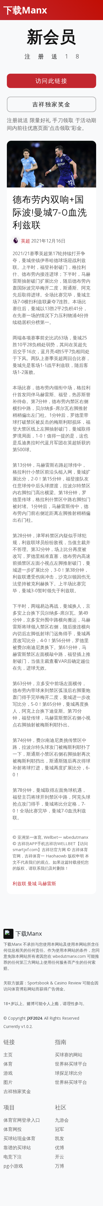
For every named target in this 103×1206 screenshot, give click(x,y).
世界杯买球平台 (71, 1064)
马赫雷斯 (47, 883)
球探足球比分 (68, 1073)
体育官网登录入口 (21, 1120)
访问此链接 (51, 81)
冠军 (59, 1129)
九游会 (62, 1120)
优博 (59, 1147)
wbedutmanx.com (69, 956)
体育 (8, 1064)
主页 (8, 1054)
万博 (59, 1166)
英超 (25, 241)
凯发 (59, 1138)
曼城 (32, 883)
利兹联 (19, 883)
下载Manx (25, 10)
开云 (59, 1157)
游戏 (8, 1073)
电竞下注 (12, 1157)
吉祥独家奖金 (51, 104)
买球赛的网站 (68, 1054)
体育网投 (12, 1129)
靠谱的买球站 (17, 1147)
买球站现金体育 (19, 1138)
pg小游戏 (13, 1166)
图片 (8, 1082)
